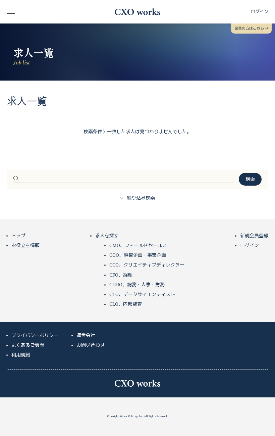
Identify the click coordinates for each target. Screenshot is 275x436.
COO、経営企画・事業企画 (137, 255)
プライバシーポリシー (34, 336)
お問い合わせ (90, 345)
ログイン (249, 246)
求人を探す (107, 236)
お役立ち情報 (25, 246)
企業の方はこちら (249, 28)
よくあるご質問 (27, 345)
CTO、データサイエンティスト (142, 295)
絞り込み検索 (141, 198)
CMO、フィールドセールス (138, 246)
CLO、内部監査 (125, 304)
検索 (250, 179)
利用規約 (20, 355)
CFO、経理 (120, 275)
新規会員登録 (254, 236)
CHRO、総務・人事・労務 (137, 285)
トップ (18, 236)
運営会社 (85, 336)
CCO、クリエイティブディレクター (146, 265)
